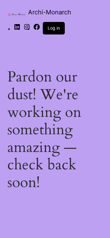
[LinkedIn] (17, 29)
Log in (54, 28)
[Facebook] (36, 29)
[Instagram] (27, 29)
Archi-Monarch (49, 12)
